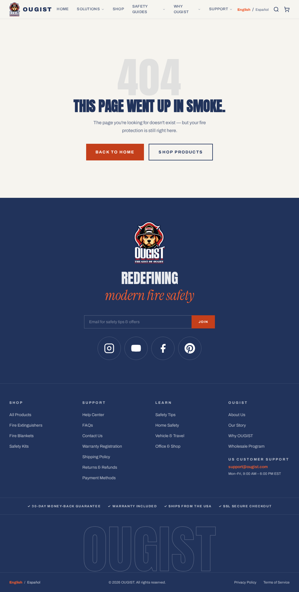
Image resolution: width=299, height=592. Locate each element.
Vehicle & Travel (169, 436)
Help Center (93, 415)
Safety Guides (140, 9)
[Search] (276, 9)
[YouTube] (136, 348)
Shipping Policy (96, 457)
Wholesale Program (246, 446)
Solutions (88, 9)
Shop (118, 9)
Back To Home (115, 152)
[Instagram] (109, 348)
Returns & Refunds (99, 467)
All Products (20, 415)
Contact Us (92, 436)
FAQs (87, 425)
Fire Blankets (21, 436)
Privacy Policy (245, 582)
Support (218, 9)
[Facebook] (163, 348)
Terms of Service (276, 582)
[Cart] (286, 9)
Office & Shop (167, 446)
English (244, 9)
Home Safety (167, 425)
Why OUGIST (181, 9)
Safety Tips (165, 415)
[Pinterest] (189, 348)
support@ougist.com (248, 467)
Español (262, 9)
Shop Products (181, 152)
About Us (236, 415)
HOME (63, 9)
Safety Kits (19, 446)
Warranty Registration (102, 446)
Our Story (237, 425)
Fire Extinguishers (25, 425)
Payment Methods (99, 478)
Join (203, 321)
